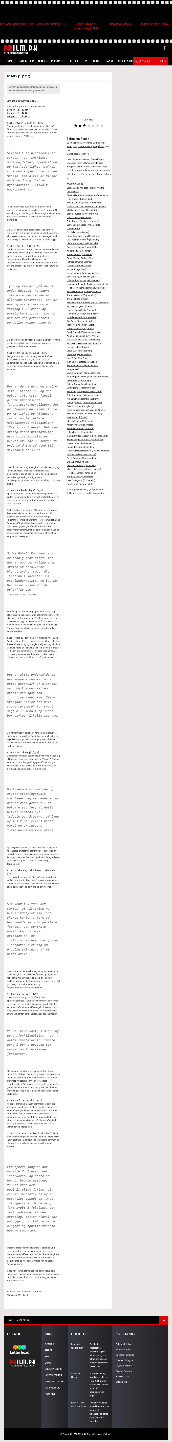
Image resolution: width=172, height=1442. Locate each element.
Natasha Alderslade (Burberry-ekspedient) (87, 284)
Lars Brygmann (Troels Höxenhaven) (84, 402)
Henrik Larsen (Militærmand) (80, 443)
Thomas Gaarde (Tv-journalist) (81, 295)
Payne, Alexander (124, 1365)
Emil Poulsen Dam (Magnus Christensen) (86, 206)
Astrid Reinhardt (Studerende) (81, 317)
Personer (57, 61)
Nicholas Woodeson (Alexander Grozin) (86, 410)
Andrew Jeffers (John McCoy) (81, 454)
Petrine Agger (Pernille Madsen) (82, 384)
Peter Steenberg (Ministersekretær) (84, 395)
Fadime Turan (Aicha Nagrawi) (81, 310)
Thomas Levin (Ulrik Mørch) (80, 254)
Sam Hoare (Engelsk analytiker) (82, 276)
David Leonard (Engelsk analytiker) (83, 273)
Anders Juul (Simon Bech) (79, 251)
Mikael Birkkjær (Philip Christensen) (84, 202)
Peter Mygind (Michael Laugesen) (83, 221)
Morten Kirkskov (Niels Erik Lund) (83, 343)
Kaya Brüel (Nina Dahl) (77, 358)
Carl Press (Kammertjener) (79, 321)
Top (84, 61)
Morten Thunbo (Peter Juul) (80, 421)
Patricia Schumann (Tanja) (79, 262)
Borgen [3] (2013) (18, 116)
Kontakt (50, 1394)
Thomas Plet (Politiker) (78, 299)
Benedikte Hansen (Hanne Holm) (82, 247)
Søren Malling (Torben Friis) (80, 258)
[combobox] (150, 61)
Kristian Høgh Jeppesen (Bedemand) (85, 439)
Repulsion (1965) (120, 24)
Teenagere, (72, 146)
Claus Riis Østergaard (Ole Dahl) (82, 243)
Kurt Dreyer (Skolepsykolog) (80, 425)
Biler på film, (98, 146)
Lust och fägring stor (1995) (17, 24)
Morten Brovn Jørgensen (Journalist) (84, 291)
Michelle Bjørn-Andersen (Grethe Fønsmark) (88, 302)
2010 (69, 143)
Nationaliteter (54, 1381)
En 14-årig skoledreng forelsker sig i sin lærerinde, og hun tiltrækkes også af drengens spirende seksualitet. (99, 1355)
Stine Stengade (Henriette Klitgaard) (84, 391)
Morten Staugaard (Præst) (79, 306)
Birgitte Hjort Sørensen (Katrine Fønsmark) (87, 195)
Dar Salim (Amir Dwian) (78, 232)
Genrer (42, 61)
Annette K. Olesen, (82, 159)
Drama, (88, 143)
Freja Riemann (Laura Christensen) (83, 339)
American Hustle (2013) (51, 24)
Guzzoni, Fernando (125, 1355)
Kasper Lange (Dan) (76, 269)
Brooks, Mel (121, 1382)
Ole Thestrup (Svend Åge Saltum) (83, 239)
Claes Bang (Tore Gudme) (79, 354)
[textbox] (151, 61)
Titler (74, 61)
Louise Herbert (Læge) (78, 347)
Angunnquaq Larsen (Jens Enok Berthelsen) (88, 376)
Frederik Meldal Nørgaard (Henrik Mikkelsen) (88, 450)
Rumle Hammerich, (87, 163)
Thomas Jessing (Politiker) (80, 476)
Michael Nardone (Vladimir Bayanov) (84, 413)
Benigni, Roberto (124, 1371)
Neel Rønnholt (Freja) (77, 417)
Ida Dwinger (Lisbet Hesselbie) (82, 210)
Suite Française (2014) (155, 24)
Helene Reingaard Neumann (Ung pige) (86, 288)
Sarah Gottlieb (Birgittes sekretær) (83, 332)
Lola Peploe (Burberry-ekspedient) (83, 280)
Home (9, 61)
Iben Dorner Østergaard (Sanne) (82, 362)
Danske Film (26, 61)
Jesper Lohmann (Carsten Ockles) (83, 373)
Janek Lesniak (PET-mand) (79, 380)
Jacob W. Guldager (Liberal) (80, 328)
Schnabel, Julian (124, 1344)
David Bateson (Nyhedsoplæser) (82, 458)
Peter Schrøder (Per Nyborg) (80, 406)
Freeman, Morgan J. (125, 1360)
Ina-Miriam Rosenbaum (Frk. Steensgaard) (87, 436)
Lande (109, 61)
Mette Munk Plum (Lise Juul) (80, 428)
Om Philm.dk (52, 1387)
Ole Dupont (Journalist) (78, 462)
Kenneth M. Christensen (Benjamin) (83, 399)
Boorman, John (123, 1349)
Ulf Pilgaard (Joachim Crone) (81, 387)
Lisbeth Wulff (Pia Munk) (79, 265)
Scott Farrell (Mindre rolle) (79, 484)
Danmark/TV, (79, 143)
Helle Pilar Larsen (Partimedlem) (82, 473)
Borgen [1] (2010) (18, 110)
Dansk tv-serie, (85, 146)
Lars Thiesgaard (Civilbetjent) (81, 480)
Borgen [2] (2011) (18, 113)
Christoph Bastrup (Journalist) (81, 465)
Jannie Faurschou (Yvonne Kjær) (82, 214)
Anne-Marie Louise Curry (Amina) (83, 336)
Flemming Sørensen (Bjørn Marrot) (83, 313)
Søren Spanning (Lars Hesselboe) (83, 236)
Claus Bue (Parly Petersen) (79, 350)
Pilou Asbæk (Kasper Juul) (80, 199)
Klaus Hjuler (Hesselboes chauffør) (84, 469)
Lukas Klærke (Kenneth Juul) (80, 432)
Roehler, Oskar (123, 1376)
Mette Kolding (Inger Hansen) (81, 325)
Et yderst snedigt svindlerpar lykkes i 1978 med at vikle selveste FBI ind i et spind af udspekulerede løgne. (99, 1384)
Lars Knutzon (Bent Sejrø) (79, 217)
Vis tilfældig (125, 61)
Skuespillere (53, 1369)
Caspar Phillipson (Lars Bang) (81, 447)
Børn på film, (99, 143)
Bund (96, 61)
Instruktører (53, 1375)
